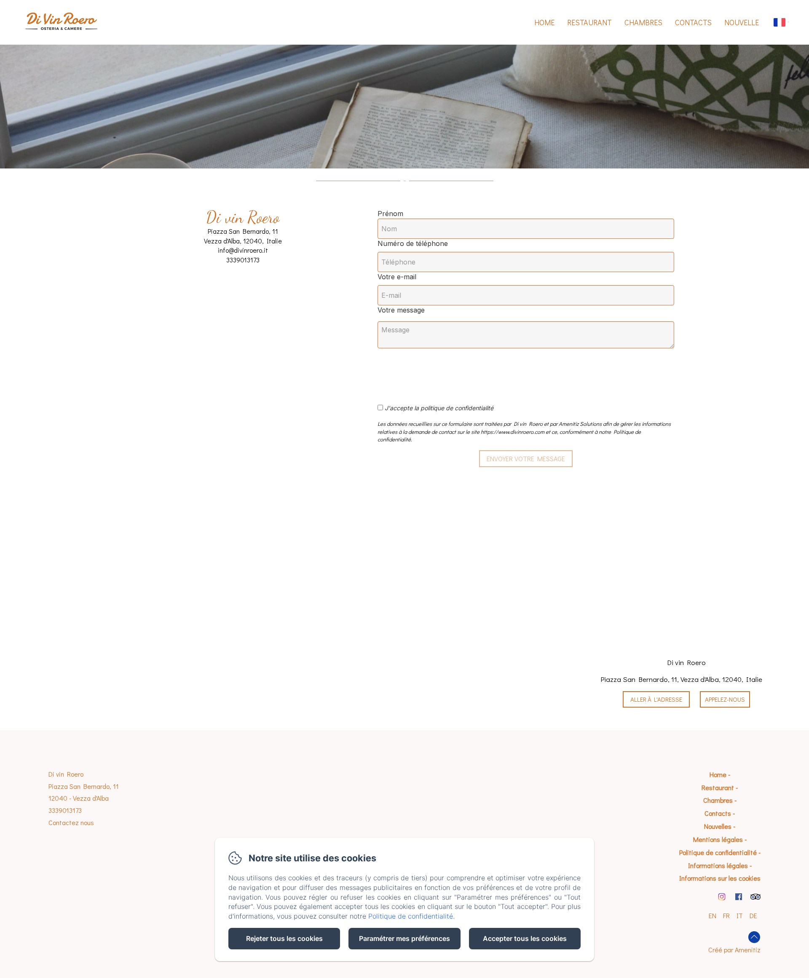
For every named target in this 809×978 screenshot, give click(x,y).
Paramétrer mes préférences (404, 938)
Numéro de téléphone (413, 243)
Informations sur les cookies (720, 878)
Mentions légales (718, 839)
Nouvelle (741, 22)
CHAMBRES (643, 22)
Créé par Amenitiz (734, 949)
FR (726, 915)
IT (740, 915)
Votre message (401, 310)
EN (712, 915)
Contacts (693, 22)
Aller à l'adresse (656, 699)
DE (753, 915)
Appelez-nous (725, 699)
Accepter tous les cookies (525, 938)
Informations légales (718, 865)
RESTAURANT (589, 22)
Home (544, 22)
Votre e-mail (397, 277)
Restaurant (718, 787)
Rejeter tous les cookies (284, 938)
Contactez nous (71, 822)
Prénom (390, 213)
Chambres (718, 800)
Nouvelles (717, 826)
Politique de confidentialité (718, 852)
